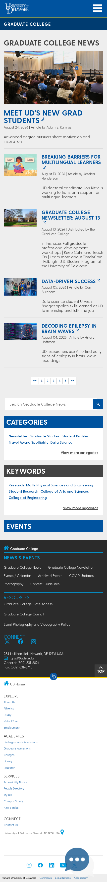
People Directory (14, 788)
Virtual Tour (11, 721)
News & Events (22, 557)
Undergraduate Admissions (21, 742)
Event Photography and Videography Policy (37, 624)
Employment (12, 727)
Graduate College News (51, 42)
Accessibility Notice (15, 782)
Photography (13, 584)
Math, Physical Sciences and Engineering (59, 485)
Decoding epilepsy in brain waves (69, 328)
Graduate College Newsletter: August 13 (71, 215)
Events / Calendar (17, 575)
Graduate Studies (44, 436)
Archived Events (50, 575)
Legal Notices (63, 877)
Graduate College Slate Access (28, 604)
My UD (8, 794)
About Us (9, 702)
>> (72, 381)
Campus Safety (13, 801)
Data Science (61, 442)
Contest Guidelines (44, 584)
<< (35, 381)
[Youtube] (63, 866)
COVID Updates (81, 575)
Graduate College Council (24, 614)
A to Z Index (11, 807)
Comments (46, 877)
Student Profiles (75, 436)
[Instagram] (29, 866)
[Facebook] (40, 866)
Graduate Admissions (17, 748)
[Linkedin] (51, 866)
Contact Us (11, 824)
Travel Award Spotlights (28, 442)
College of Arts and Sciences (65, 491)
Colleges (9, 754)
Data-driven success (69, 281)
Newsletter (18, 436)
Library (8, 761)
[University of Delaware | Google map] (62, 833)
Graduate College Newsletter (71, 567)
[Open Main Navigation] (97, 8)
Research (16, 485)
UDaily (7, 714)
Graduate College (27, 24)
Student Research (23, 491)
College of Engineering (28, 497)
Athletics (9, 708)
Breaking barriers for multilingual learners (71, 159)
